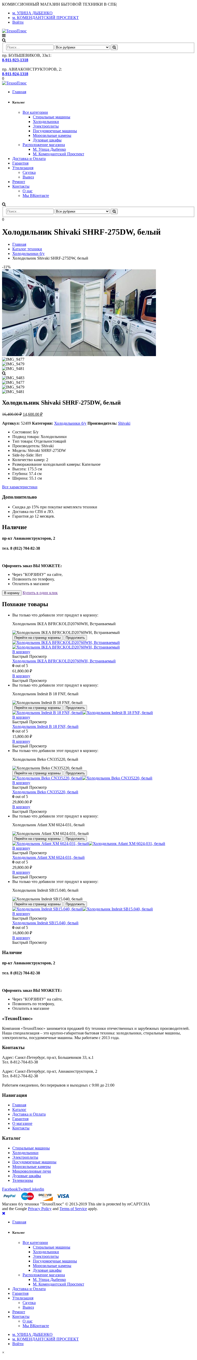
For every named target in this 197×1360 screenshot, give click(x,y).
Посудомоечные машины (55, 131)
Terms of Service (73, 1208)
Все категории (35, 112)
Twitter (23, 1189)
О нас (28, 191)
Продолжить (75, 638)
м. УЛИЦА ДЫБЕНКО (32, 13)
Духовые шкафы (47, 140)
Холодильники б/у (70, 423)
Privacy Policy (40, 1208)
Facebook (10, 1189)
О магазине (22, 1123)
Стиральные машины (51, 117)
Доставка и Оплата (29, 158)
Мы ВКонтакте (36, 195)
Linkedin (36, 1189)
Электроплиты (46, 126)
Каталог (19, 1109)
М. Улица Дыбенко (49, 149)
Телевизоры (22, 1180)
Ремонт (18, 181)
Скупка (29, 172)
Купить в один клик (40, 593)
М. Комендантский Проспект (58, 154)
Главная (19, 92)
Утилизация (22, 168)
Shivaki (124, 423)
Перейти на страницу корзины (37, 638)
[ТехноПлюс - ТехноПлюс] (14, 31)
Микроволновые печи (31, 1171)
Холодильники (46, 121)
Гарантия (20, 163)
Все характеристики (19, 487)
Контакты (20, 186)
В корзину (11, 593)
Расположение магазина (44, 144)
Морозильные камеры (52, 135)
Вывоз (28, 177)
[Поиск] (114, 47)
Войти (18, 22)
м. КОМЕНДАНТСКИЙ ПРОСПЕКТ (45, 17)
